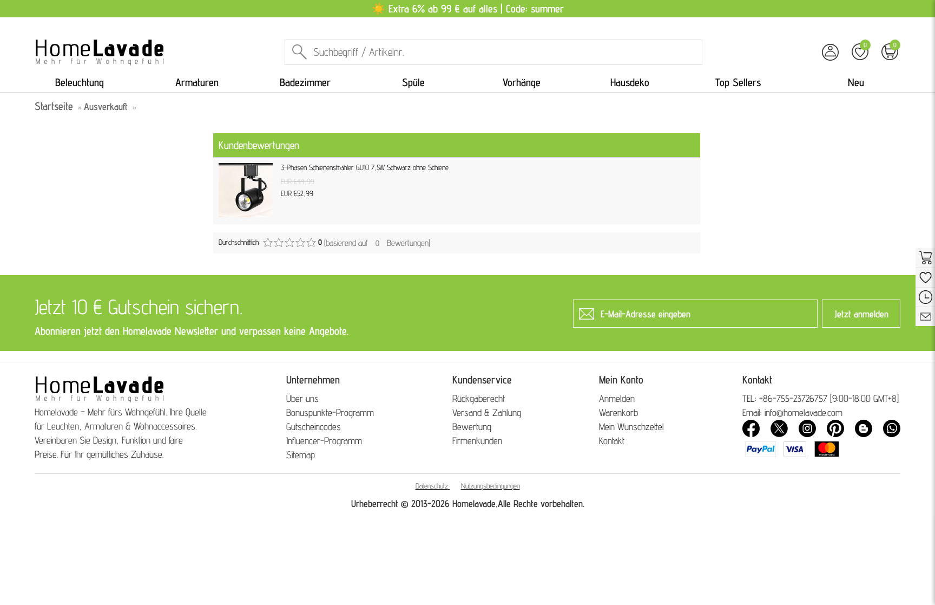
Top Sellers (738, 82)
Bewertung (471, 426)
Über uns (302, 398)
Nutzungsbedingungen (490, 486)
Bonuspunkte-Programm (330, 412)
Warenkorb (618, 412)
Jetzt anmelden (861, 314)
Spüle (413, 82)
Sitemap (300, 454)
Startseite (54, 106)
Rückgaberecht (478, 398)
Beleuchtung (79, 82)
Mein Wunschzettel (631, 426)
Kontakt (611, 440)
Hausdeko (629, 82)
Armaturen (197, 82)
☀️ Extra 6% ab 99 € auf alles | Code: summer (468, 8)
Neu (856, 82)
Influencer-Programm (324, 440)
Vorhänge (522, 82)
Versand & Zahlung (486, 412)
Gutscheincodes (313, 426)
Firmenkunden (477, 440)
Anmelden (617, 398)
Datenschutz (432, 486)
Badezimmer (305, 82)
